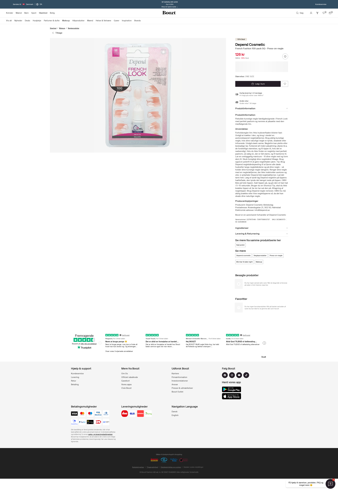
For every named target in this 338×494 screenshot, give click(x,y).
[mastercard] (82, 413)
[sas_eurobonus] (106, 422)
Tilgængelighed (152, 467)
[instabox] (140, 413)
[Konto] (311, 13)
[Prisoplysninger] (285, 56)
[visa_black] (74, 413)
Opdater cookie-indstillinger (193, 467)
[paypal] (82, 422)
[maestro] (90, 413)
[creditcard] (90, 422)
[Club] (317, 13)
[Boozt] (169, 13)
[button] (138, 95)
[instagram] (232, 375)
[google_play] (231, 389)
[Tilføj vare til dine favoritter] (285, 84)
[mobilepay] (74, 422)
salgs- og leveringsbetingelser (100, 434)
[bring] (148, 413)
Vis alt (263, 357)
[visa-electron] (98, 413)
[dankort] (98, 422)
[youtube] (239, 375)
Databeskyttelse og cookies (171, 467)
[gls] (132, 413)
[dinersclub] (106, 413)
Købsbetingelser (138, 467)
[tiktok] (246, 375)
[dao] (124, 413)
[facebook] (225, 375)
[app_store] (231, 396)
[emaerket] (164, 460)
